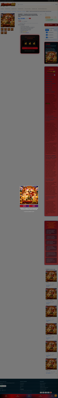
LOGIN (33, 205)
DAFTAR (24, 205)
